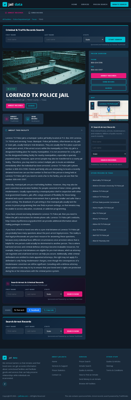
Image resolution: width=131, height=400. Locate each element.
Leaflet (113, 120)
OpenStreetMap (123, 120)
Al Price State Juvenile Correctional (106, 202)
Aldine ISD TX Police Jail (101, 224)
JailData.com (23, 396)
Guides (31, 106)
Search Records (108, 160)
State (86, 35)
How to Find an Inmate (88, 375)
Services (85, 4)
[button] (108, 109)
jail (13, 4)
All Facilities (7, 19)
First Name (11, 35)
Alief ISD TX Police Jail (101, 235)
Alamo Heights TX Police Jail (103, 208)
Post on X (20, 310)
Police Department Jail (21, 19)
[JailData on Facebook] (5, 384)
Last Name (49, 35)
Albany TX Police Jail (100, 219)
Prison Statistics (58, 370)
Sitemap (109, 366)
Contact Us (56, 375)
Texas (34, 19)
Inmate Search (119, 4)
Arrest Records (15, 13)
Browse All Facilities (87, 383)
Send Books (37, 13)
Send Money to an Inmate (90, 379)
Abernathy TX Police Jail (102, 180)
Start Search (115, 39)
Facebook (35, 310)
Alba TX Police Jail (99, 213)
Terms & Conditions (114, 370)
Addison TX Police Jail (101, 197)
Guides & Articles (86, 370)
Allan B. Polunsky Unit (101, 241)
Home (74, 4)
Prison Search (100, 4)
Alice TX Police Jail (99, 230)
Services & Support (60, 366)
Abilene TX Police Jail (100, 191)
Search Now (73, 294)
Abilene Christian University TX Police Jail (108, 186)
